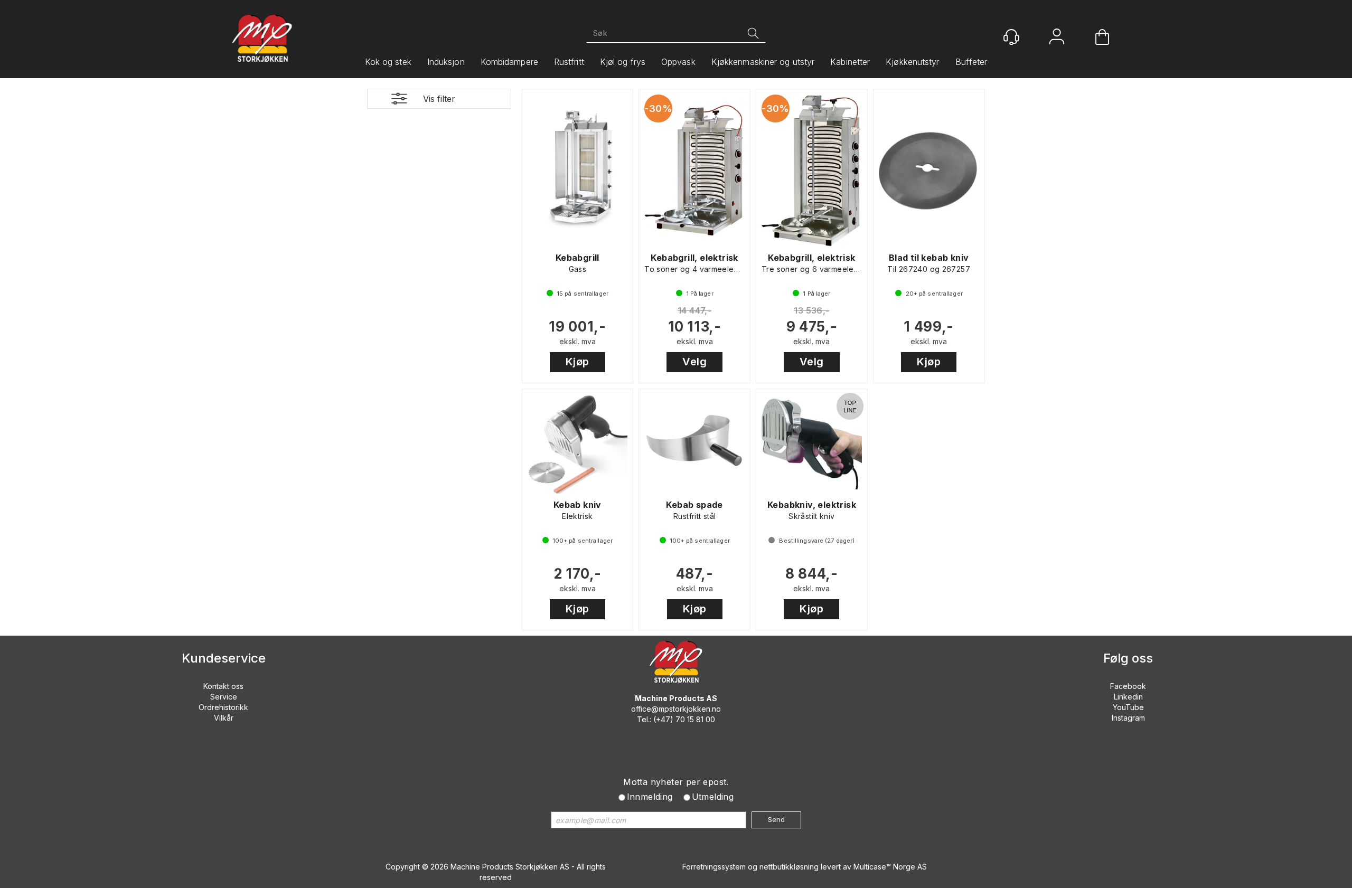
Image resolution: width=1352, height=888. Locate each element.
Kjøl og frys (622, 61)
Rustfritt (569, 61)
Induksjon (446, 61)
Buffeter (971, 61)
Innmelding (650, 796)
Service (223, 696)
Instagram (1128, 717)
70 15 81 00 (695, 719)
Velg (694, 361)
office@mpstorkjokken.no (676, 708)
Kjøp (577, 361)
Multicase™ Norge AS (890, 866)
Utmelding (713, 796)
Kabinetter (850, 61)
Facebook (1128, 686)
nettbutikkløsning (789, 866)
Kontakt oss (223, 686)
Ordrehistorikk (223, 707)
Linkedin (1128, 696)
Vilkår (223, 717)
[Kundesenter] (1011, 37)
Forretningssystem (714, 866)
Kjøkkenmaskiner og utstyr (763, 61)
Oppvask (678, 61)
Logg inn (1057, 37)
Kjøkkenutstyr (912, 61)
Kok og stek (388, 61)
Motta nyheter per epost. (676, 782)
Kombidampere (509, 61)
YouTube (1128, 707)
